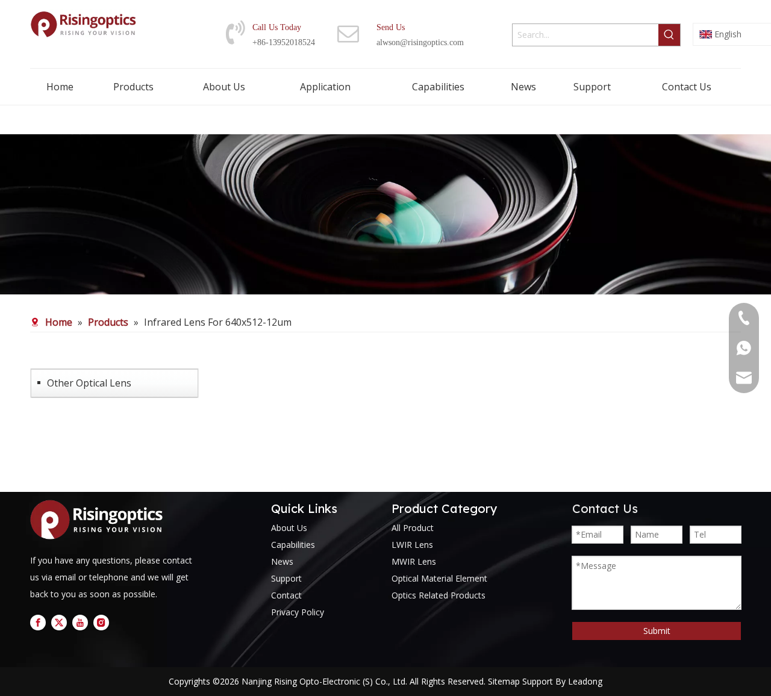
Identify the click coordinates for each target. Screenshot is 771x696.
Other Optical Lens (89, 383)
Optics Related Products (438, 595)
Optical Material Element (439, 578)
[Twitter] (59, 622)
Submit (656, 630)
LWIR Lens (412, 544)
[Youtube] (80, 622)
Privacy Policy (297, 612)
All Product (413, 527)
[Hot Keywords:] (669, 35)
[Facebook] (38, 622)
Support (286, 578)
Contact (286, 595)
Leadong (585, 681)
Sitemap (504, 681)
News (282, 561)
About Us (289, 527)
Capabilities (293, 544)
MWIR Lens (414, 561)
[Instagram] (101, 622)
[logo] (99, 519)
